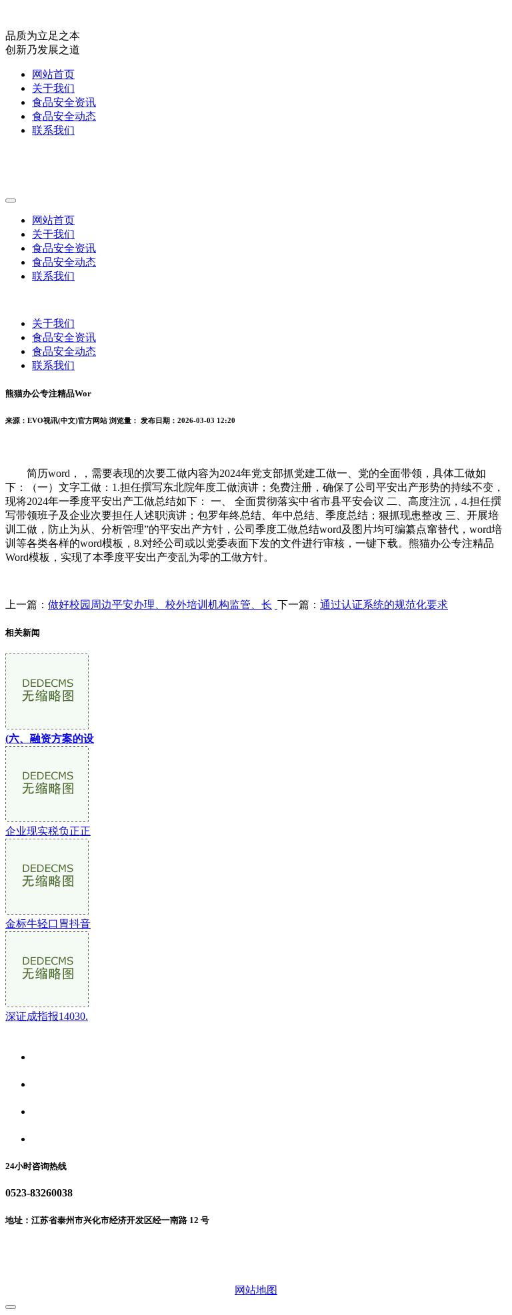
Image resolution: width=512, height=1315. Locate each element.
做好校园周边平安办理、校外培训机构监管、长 (160, 604)
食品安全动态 (64, 116)
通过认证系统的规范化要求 (384, 604)
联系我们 (53, 130)
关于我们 (53, 88)
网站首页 (53, 74)
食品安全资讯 (64, 102)
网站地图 (256, 1290)
